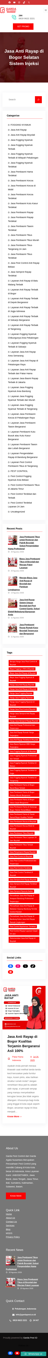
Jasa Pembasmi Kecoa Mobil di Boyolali (22, 827)
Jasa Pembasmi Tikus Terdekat (20, 256)
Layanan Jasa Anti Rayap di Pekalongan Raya (23, 362)
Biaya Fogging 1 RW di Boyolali (22, 669)
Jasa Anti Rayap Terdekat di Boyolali (24, 740)
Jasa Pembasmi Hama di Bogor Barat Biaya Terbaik (22, 786)
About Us (10, 1218)
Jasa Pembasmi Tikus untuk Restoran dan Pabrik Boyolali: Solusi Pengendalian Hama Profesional (24, 543)
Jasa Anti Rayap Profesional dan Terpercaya (22, 726)
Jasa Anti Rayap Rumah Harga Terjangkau (22, 733)
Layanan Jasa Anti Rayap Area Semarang (22, 354)
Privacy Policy (13, 1237)
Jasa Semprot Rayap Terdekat (19, 274)
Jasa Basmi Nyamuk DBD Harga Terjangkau (22, 745)
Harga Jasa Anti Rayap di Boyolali (23, 689)
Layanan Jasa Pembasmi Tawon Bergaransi (21, 425)
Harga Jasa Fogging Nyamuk (21, 698)
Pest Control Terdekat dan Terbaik (22, 496)
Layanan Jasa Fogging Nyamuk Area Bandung (20, 389)
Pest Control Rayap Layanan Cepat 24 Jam (23, 932)
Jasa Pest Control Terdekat (20, 868)
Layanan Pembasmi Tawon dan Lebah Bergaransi (22, 446)
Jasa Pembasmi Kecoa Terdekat (20, 196)
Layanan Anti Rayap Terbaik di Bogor (23, 291)
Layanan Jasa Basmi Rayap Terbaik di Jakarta (23, 380)
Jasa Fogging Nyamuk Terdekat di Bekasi (23, 764)
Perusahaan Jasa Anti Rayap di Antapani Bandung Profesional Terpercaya (22, 898)
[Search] (38, 99)
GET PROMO (23, 26)
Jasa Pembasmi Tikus (21, 235)
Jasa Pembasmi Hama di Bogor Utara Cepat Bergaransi (22, 801)
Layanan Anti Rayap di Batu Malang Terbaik (23, 282)
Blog (8, 1229)
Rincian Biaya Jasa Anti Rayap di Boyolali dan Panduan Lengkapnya (22, 584)
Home (9, 1214)
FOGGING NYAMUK (21, 125)
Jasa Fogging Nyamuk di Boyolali (23, 751)
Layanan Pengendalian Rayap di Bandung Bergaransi (23, 455)
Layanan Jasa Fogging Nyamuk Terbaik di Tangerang (22, 407)
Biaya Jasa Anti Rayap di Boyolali (23, 673)
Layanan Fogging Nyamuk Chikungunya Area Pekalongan (23, 336)
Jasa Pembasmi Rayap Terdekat (20, 219)
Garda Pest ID (30, 1338)
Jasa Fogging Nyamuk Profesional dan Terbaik (23, 757)
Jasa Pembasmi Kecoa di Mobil (22, 187)
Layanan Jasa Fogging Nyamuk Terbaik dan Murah (21, 398)
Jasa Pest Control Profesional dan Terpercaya (23, 862)
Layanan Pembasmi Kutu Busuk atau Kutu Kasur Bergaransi (21, 436)
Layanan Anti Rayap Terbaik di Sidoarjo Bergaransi (23, 318)
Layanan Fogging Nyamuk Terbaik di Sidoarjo (22, 345)
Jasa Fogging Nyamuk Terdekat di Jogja (23, 771)
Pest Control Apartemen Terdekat (23, 926)
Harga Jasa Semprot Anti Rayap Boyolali (22, 715)
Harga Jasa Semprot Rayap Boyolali (24, 721)
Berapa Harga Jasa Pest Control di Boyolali (23, 663)
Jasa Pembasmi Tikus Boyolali (21, 833)
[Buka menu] (46, 10)
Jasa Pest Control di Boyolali (21, 856)
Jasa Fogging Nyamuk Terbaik (20, 147)
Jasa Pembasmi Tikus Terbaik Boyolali (21, 846)
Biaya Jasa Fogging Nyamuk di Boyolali (22, 678)
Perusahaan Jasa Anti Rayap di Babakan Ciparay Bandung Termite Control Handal (23, 909)
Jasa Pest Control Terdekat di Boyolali (21, 873)
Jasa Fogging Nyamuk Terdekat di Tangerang (23, 779)
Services (10, 1225)
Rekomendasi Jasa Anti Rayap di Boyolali (22, 939)
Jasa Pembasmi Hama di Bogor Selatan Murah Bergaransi (22, 793)
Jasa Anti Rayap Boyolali (23, 135)
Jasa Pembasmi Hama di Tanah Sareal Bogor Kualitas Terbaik (22, 815)
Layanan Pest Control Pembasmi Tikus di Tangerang (23, 464)
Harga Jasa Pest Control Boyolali (22, 709)
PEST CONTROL (19, 471)
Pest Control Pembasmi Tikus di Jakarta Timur (24, 487)
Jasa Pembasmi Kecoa (22, 180)
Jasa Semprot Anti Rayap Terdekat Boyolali (23, 885)
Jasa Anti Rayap (19, 130)
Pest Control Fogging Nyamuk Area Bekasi (19, 478)
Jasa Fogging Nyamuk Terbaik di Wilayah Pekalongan (23, 156)
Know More (13, 1116)
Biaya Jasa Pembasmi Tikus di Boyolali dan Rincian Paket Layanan (29, 563)
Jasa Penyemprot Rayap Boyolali (23, 852)
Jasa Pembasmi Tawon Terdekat (20, 228)
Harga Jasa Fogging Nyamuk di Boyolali (22, 703)
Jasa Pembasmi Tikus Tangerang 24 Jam (20, 247)
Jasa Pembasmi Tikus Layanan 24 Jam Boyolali (23, 838)
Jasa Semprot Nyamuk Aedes (21, 891)
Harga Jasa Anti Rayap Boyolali (22, 685)
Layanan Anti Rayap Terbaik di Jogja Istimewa (23, 309)
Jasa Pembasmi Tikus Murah (25, 240)
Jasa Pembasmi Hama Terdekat (20, 174)
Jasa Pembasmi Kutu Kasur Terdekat (23, 205)
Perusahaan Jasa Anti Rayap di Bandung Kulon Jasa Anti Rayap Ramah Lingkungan (22, 919)
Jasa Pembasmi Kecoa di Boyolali (23, 821)
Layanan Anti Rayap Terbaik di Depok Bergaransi (23, 300)
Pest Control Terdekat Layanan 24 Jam (20, 505)
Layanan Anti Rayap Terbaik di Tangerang (23, 327)
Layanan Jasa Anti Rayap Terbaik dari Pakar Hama (22, 371)
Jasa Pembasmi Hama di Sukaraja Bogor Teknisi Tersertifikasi (23, 808)
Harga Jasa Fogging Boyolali (21, 693)
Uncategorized (18, 511)
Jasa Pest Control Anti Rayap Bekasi (23, 265)
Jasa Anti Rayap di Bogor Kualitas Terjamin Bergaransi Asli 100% (23, 1044)
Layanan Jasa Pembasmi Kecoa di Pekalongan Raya (21, 416)
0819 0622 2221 (27, 18)
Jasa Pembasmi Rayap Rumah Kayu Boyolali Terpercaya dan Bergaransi (28, 629)
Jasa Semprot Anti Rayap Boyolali (23, 880)
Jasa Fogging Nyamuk (22, 140)
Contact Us (11, 1221)
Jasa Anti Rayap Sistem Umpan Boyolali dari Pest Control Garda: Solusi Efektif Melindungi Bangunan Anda (24, 607)
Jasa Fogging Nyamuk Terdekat (20, 165)
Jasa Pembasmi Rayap (22, 212)
